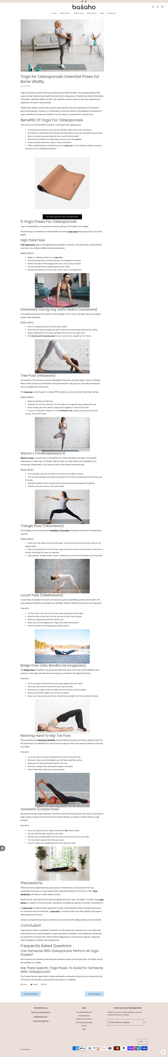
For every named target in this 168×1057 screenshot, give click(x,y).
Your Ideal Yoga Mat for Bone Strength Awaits (62, 217)
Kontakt (111, 13)
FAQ (102, 13)
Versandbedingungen (84, 1012)
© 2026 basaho (25, 1049)
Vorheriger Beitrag (30, 994)
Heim (54, 13)
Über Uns (79, 13)
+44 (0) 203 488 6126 (41, 1021)
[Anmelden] (157, 7)
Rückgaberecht (84, 1016)
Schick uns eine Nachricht (40, 1012)
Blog (84, 1029)
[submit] (145, 1022)
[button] (142, 1041)
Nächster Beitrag (94, 994)
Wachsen (92, 13)
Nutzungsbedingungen (84, 1022)
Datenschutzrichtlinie (84, 1019)
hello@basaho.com (40, 1017)
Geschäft (65, 13)
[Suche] (153, 7)
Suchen (84, 1026)
